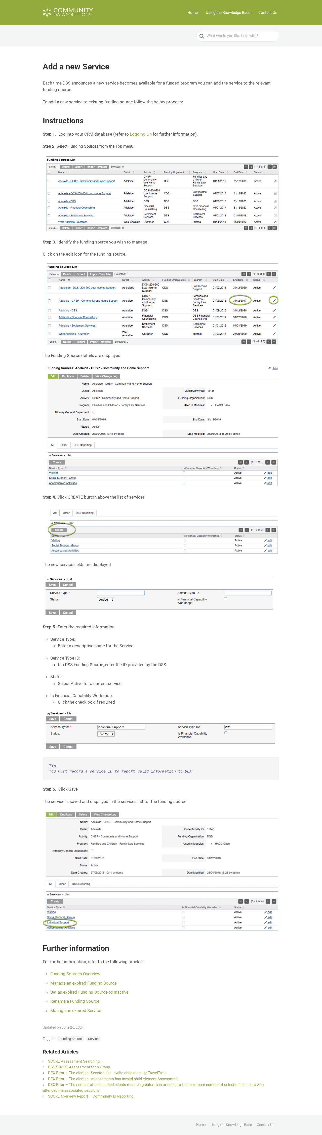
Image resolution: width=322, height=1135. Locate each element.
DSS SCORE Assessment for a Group (79, 1067)
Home (192, 12)
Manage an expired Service (75, 1010)
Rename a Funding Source (74, 1001)
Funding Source (71, 1039)
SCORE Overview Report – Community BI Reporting (90, 1096)
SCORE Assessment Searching (74, 1061)
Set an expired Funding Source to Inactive (89, 992)
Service (93, 1039)
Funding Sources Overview (75, 973)
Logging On (141, 134)
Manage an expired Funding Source (83, 983)
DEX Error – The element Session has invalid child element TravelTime (107, 1073)
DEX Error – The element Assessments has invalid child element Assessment (113, 1079)
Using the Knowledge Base (228, 12)
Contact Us (267, 12)
